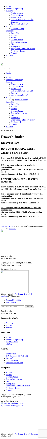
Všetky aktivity (17, 13)
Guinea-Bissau (17, 40)
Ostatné (14, 53)
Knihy (8, 26)
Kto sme (9, 55)
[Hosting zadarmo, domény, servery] (16, 432)
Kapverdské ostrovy (19, 42)
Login (8, 73)
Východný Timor (18, 51)
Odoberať (29, 307)
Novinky (9, 323)
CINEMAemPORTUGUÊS (22, 20)
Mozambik (15, 44)
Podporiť (12, 228)
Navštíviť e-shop (17, 29)
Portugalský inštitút (13, 300)
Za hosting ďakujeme (9, 269)
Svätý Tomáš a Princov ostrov (23, 49)
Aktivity (9, 11)
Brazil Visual (16, 17)
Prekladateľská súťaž (19, 24)
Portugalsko (15, 46)
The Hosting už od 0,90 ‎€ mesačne (26, 434)
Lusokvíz (14, 22)
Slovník (9, 327)
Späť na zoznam (7, 226)
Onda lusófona (17, 15)
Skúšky (9, 344)
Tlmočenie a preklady (14, 8)
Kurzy (8, 6)
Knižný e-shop (12, 342)
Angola (14, 35)
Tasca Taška (11, 302)
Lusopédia (10, 31)
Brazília (14, 37)
